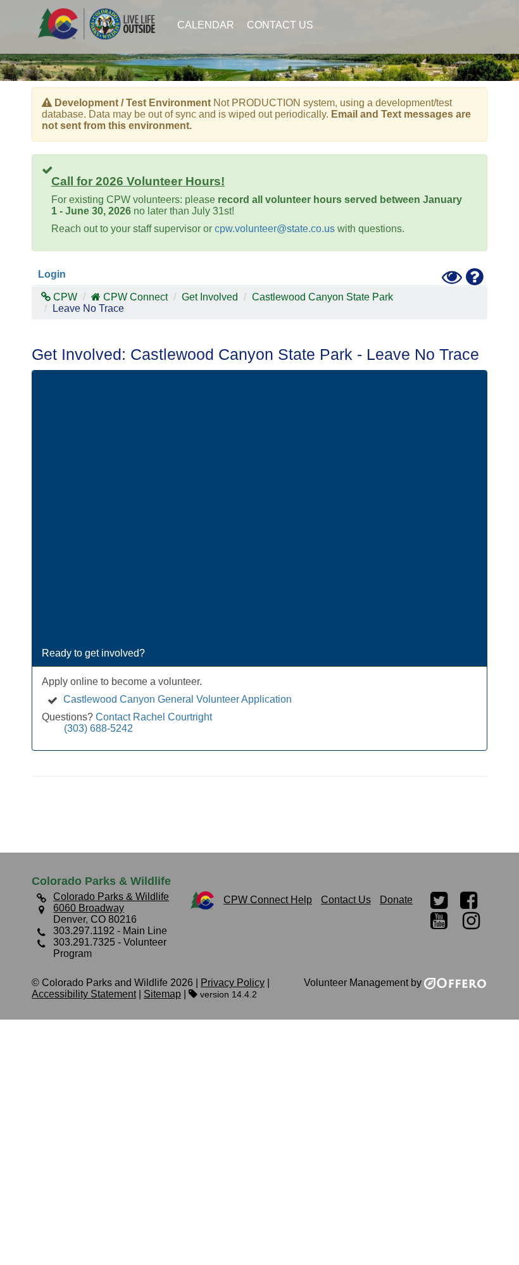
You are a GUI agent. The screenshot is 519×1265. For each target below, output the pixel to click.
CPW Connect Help (267, 899)
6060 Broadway (88, 908)
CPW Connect (135, 297)
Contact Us (280, 25)
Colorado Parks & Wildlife (101, 23)
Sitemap (162, 994)
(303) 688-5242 (98, 728)
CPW (64, 297)
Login (52, 274)
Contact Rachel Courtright (154, 717)
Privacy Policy (233, 982)
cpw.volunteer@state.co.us (275, 228)
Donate (396, 899)
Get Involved (210, 297)
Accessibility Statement (84, 994)
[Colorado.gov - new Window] (202, 899)
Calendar (205, 25)
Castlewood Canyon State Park (322, 297)
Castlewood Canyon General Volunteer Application (177, 699)
